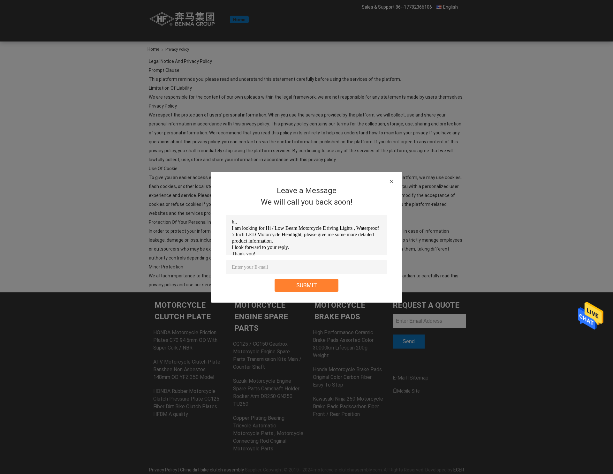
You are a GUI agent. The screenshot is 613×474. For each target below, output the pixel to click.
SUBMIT (306, 285)
